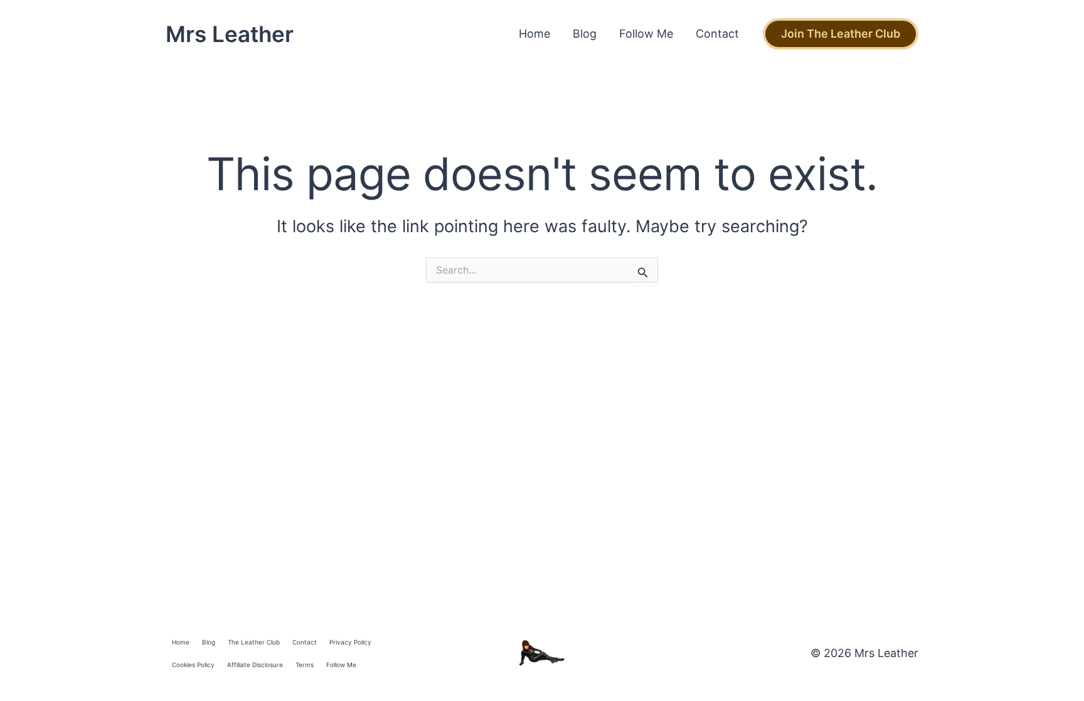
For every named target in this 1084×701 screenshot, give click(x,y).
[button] (840, 34)
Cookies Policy (193, 664)
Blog (585, 33)
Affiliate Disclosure (255, 664)
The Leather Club (254, 642)
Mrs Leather (230, 34)
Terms (304, 664)
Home (534, 33)
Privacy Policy (350, 642)
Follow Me (646, 33)
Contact (717, 33)
